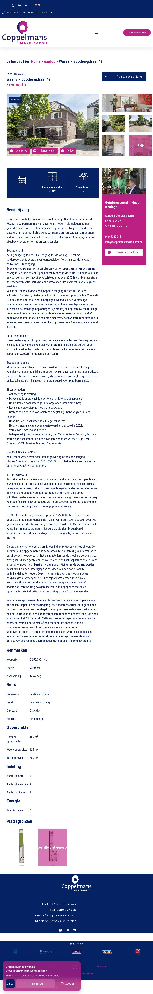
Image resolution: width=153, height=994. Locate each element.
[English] (38, 5)
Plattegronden (47, 150)
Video (70, 150)
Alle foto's (21, 150)
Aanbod (49, 61)
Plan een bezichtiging (129, 76)
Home (35, 61)
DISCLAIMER (101, 966)
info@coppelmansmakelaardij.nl (123, 242)
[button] (96, 32)
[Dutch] (35, 5)
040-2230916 (113, 236)
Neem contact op (127, 252)
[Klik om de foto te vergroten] (127, 103)
